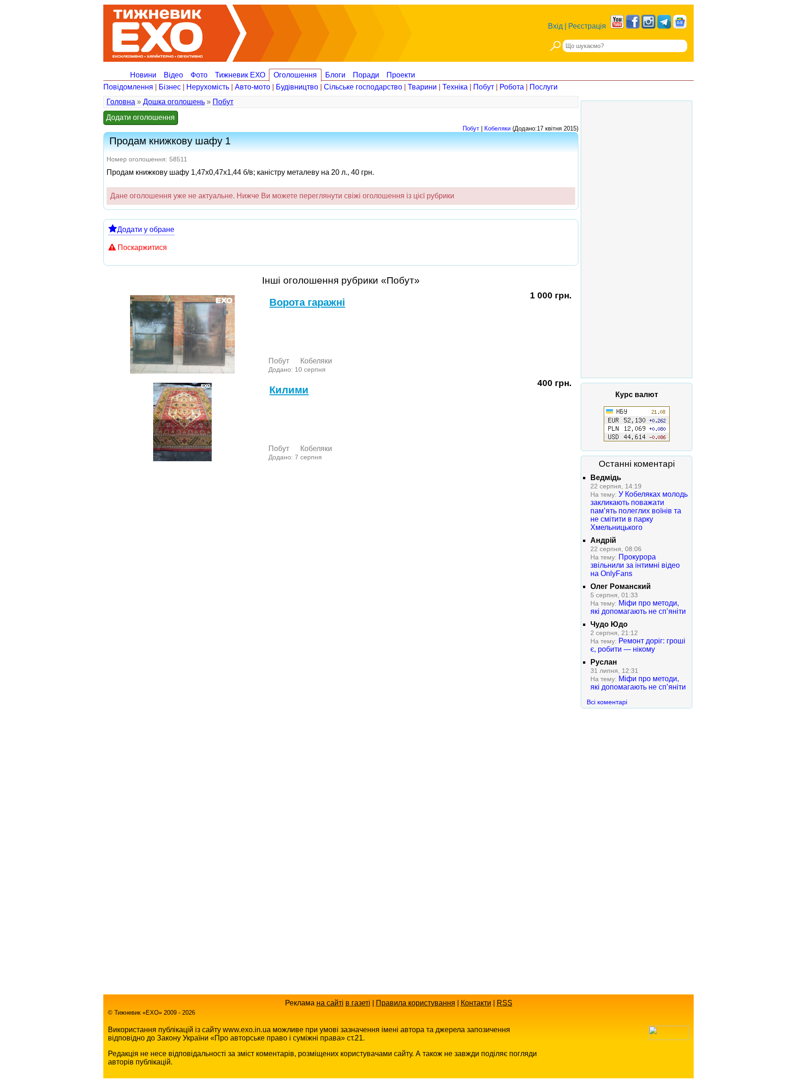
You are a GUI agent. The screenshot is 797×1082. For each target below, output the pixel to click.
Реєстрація (587, 26)
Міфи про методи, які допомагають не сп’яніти (638, 607)
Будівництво (297, 87)
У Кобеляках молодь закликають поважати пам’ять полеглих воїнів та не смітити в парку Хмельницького (639, 510)
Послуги (543, 87)
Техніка (455, 87)
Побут (483, 87)
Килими (289, 390)
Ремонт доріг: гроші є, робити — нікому (637, 645)
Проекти (401, 75)
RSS (504, 1003)
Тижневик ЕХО (240, 75)
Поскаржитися (142, 247)
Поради (366, 75)
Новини (143, 75)
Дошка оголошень (174, 102)
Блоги (335, 75)
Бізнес (170, 87)
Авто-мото (252, 87)
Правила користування (415, 1003)
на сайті (330, 1003)
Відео (173, 75)
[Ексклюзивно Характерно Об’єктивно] (157, 31)
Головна (121, 102)
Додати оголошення (140, 117)
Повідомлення (128, 87)
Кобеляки (497, 128)
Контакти (476, 1003)
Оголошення (295, 75)
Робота (512, 87)
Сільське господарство (363, 87)
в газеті (357, 1003)
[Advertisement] (636, 239)
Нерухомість (207, 87)
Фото (199, 75)
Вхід (555, 26)
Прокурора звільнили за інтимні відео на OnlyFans (635, 565)
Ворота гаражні (307, 302)
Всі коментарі (607, 702)
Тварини (422, 87)
